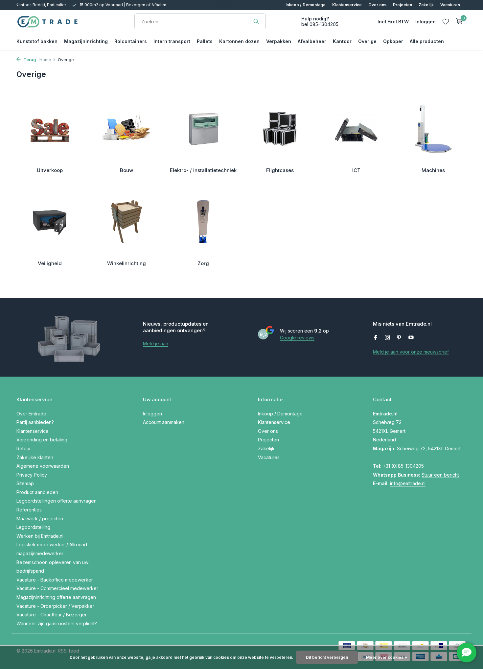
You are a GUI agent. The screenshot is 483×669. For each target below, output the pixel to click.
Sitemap (25, 483)
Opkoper (393, 41)
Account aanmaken (163, 422)
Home (45, 59)
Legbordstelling (33, 527)
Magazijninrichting (86, 41)
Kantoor (342, 41)
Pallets (205, 41)
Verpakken (278, 41)
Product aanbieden (37, 492)
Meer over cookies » (386, 657)
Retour (23, 448)
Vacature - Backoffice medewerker (54, 579)
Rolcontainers (130, 41)
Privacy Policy (31, 475)
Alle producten (427, 41)
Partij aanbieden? (35, 422)
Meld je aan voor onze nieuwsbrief (411, 352)
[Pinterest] (399, 338)
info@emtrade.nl (408, 483)
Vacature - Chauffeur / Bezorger (51, 614)
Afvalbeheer (312, 41)
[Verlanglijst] (445, 21)
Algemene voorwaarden (42, 466)
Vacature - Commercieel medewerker (57, 588)
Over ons (377, 4)
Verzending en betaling (41, 439)
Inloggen (152, 413)
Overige (367, 41)
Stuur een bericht (440, 475)
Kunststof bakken (37, 41)
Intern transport (171, 41)
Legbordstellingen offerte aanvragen (56, 501)
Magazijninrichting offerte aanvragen (56, 597)
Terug (29, 59)
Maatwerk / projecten (39, 518)
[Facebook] (375, 338)
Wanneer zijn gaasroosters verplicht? (56, 623)
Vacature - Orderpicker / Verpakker (55, 606)
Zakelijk (426, 4)
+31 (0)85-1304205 (403, 466)
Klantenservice (347, 4)
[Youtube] (411, 338)
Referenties (29, 509)
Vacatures (450, 4)
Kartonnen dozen (239, 41)
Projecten (402, 4)
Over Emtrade (31, 413)
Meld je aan (155, 343)
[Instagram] (387, 338)
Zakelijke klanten (34, 457)
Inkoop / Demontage (306, 4)
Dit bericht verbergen (327, 657)
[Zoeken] (256, 21)
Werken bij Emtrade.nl (39, 536)
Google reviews (297, 337)
